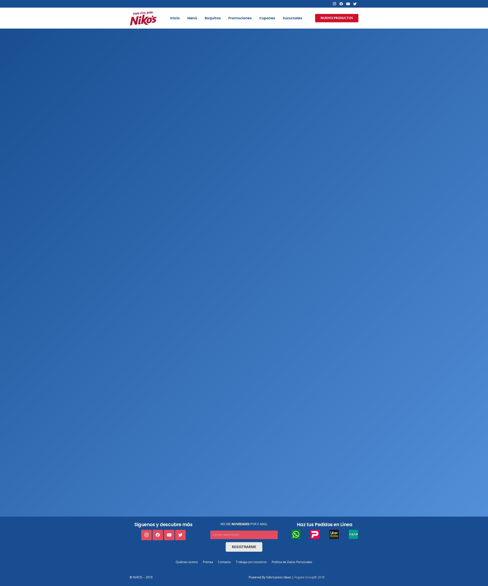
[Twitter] (355, 3)
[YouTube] (348, 3)
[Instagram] (334, 3)
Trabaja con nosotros (251, 562)
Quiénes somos (187, 562)
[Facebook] (341, 3)
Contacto (224, 562)
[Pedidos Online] (244, 273)
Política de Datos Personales (292, 562)
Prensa (208, 562)
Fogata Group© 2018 (309, 577)
